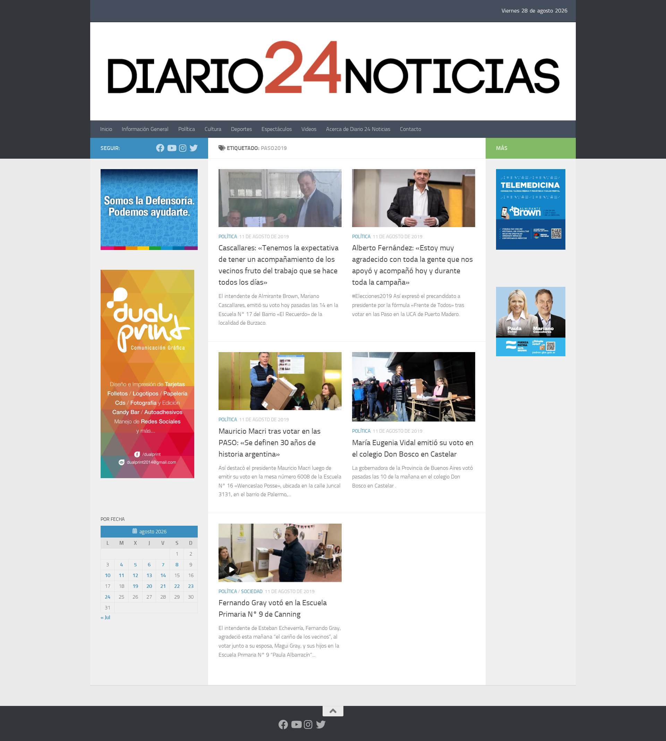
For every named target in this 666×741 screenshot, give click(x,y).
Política (186, 129)
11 (121, 575)
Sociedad (252, 591)
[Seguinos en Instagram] (182, 148)
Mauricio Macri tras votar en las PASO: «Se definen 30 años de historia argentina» (270, 443)
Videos (308, 129)
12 (135, 575)
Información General (145, 129)
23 (191, 586)
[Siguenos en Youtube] (171, 148)
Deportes (241, 129)
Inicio (106, 129)
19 (135, 586)
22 (177, 586)
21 (163, 586)
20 (149, 586)
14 (163, 575)
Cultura (213, 129)
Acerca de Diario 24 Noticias (358, 129)
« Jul (105, 617)
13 (149, 575)
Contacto (410, 129)
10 (107, 575)
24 (107, 597)
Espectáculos (277, 129)
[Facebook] (160, 148)
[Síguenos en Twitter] (193, 148)
